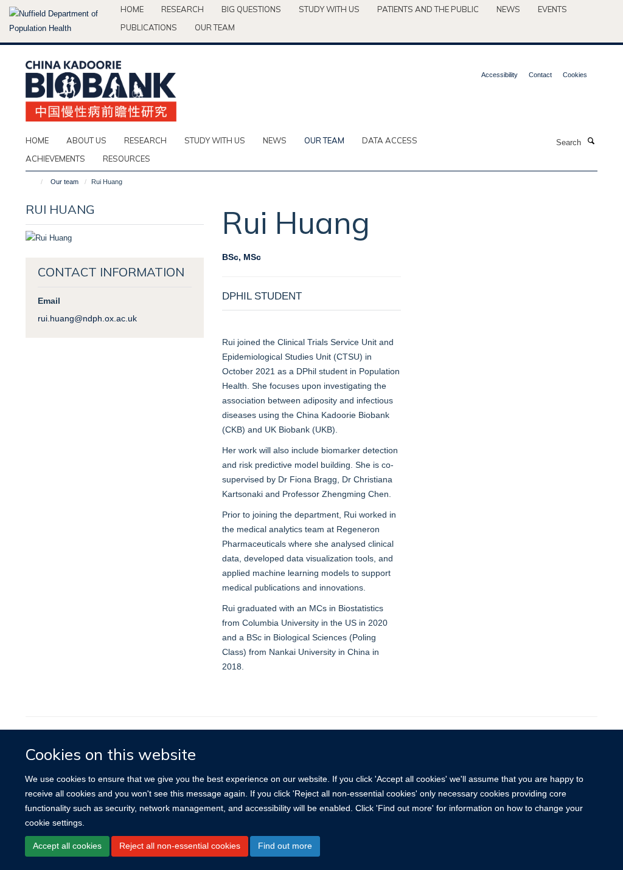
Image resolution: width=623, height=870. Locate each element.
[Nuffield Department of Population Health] (60, 21)
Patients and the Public (428, 9)
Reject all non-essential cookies (179, 846)
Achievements (55, 158)
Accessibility (499, 74)
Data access (389, 140)
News (508, 9)
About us (86, 140)
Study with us (329, 9)
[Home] (36, 181)
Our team (215, 27)
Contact (540, 74)
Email (49, 301)
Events (552, 9)
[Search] (590, 141)
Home (132, 9)
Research (182, 9)
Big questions (251, 9)
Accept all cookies (67, 846)
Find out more (285, 846)
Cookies (575, 74)
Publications (148, 27)
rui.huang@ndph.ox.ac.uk (87, 318)
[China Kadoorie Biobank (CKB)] (101, 87)
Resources (126, 158)
